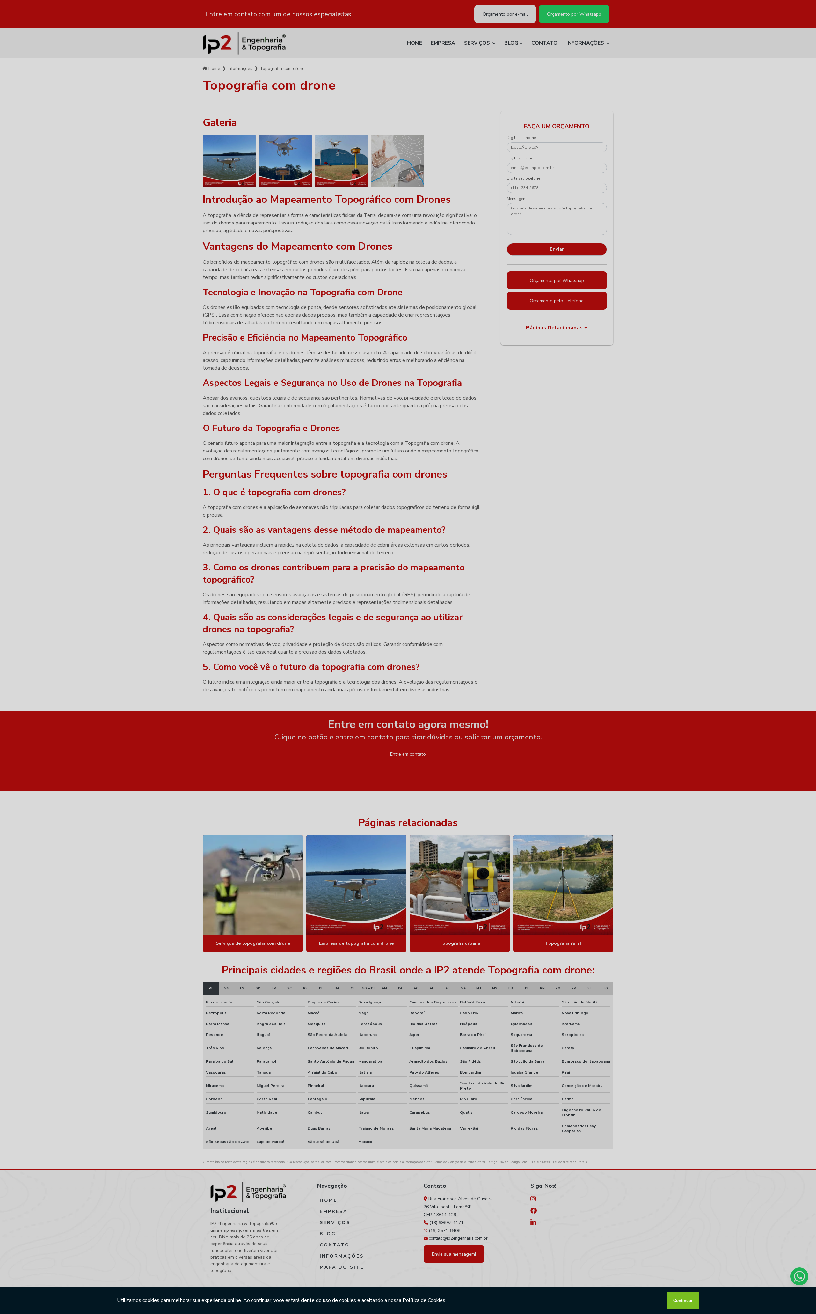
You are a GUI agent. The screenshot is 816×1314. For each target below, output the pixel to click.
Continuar (683, 1300)
